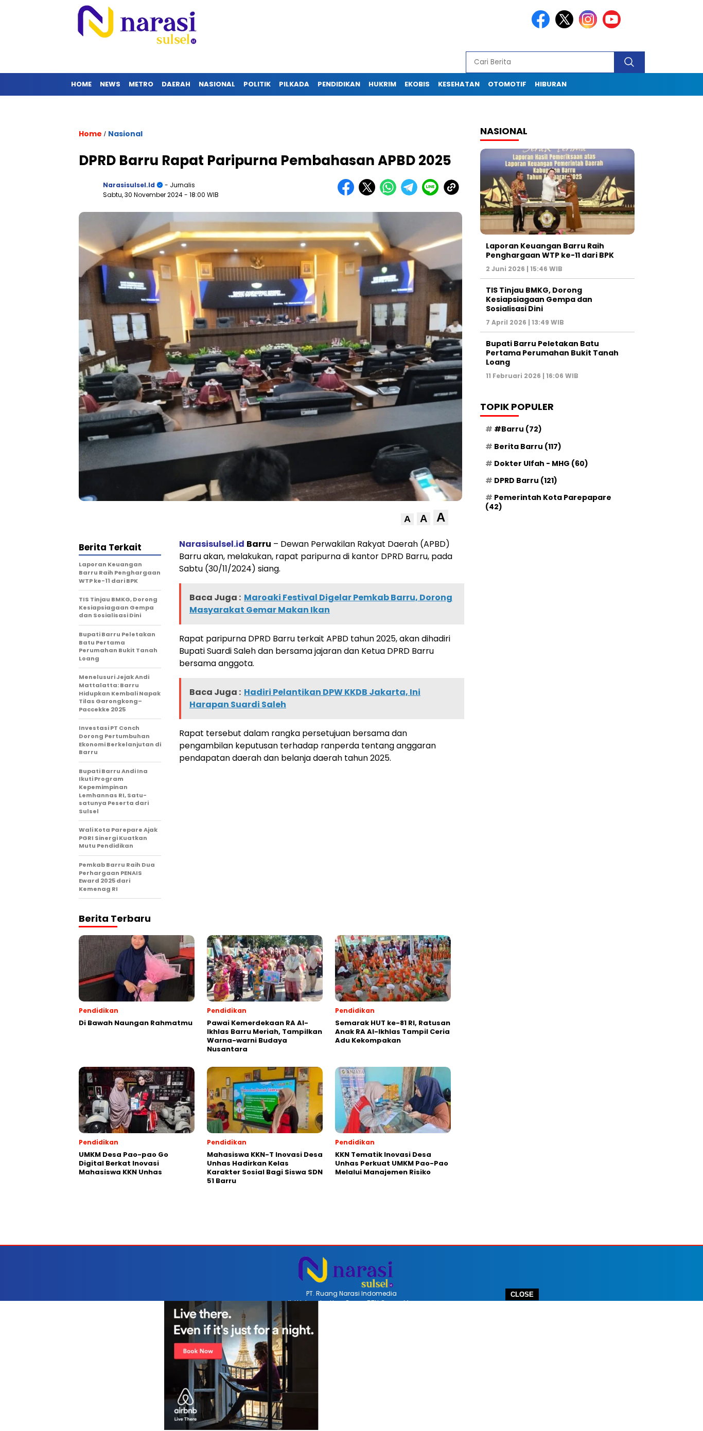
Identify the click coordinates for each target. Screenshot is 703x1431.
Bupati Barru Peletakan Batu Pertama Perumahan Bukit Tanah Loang (552, 352)
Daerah (176, 84)
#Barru (518, 429)
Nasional (217, 84)
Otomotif (507, 84)
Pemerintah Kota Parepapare (548, 502)
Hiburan (551, 84)
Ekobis (417, 84)
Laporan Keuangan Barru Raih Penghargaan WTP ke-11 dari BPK (550, 250)
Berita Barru (527, 446)
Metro (141, 84)
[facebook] (542, 26)
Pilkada (294, 84)
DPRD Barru (525, 480)
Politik (257, 84)
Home (81, 84)
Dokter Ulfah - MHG (541, 463)
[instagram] (590, 26)
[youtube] (613, 26)
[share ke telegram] (411, 193)
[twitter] (566, 26)
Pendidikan (339, 84)
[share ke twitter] (369, 193)
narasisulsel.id (129, 185)
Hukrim (382, 84)
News (110, 84)
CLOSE (522, 1294)
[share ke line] (432, 193)
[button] (407, 519)
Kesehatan (459, 84)
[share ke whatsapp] (390, 193)
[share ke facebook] (348, 193)
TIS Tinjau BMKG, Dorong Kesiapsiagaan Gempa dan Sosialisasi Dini (539, 299)
